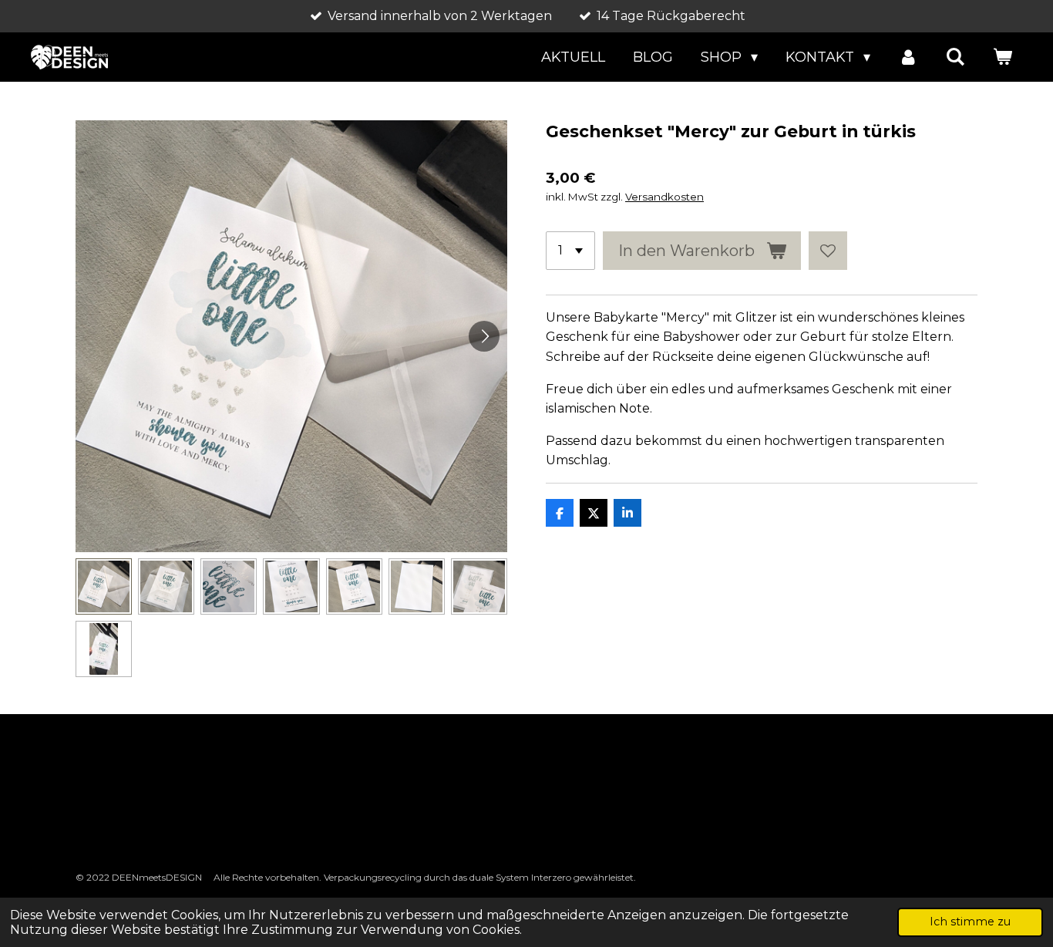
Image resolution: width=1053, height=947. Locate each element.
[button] (104, 586)
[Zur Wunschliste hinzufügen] (828, 250)
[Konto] (907, 57)
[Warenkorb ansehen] (1002, 57)
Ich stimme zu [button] (970, 921)
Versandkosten (664, 196)
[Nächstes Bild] (484, 336)
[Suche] (955, 57)
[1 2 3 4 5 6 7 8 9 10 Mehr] (570, 250)
